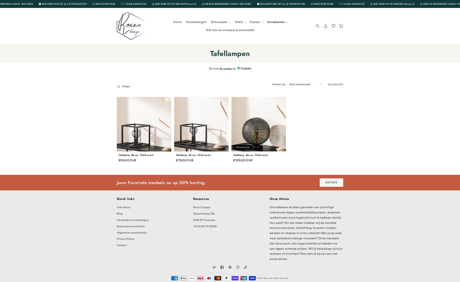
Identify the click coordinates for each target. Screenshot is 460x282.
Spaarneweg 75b (204, 213)
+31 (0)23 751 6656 (205, 226)
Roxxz (267, 278)
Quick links (126, 199)
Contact (122, 245)
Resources (201, 199)
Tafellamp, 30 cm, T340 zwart (250, 155)
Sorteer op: (279, 84)
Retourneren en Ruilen (131, 226)
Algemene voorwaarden (132, 232)
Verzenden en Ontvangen (133, 220)
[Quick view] (139, 147)
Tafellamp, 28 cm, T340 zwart (136, 155)
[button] (220, 22)
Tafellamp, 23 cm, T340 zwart (193, 155)
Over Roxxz (124, 207)
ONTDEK (331, 182)
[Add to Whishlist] (149, 147)
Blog (120, 213)
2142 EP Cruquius (204, 220)
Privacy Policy (126, 239)
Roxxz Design (201, 207)
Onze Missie (279, 199)
